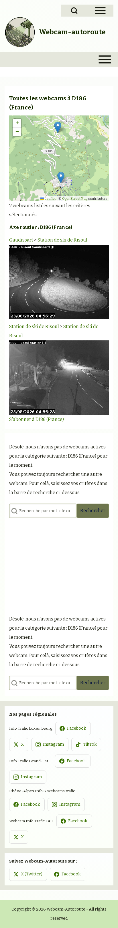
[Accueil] (20, 32)
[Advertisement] (59, 564)
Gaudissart (21, 240)
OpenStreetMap (74, 199)
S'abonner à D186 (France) (36, 419)
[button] (57, 127)
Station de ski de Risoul (62, 240)
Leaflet (50, 199)
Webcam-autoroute (72, 32)
